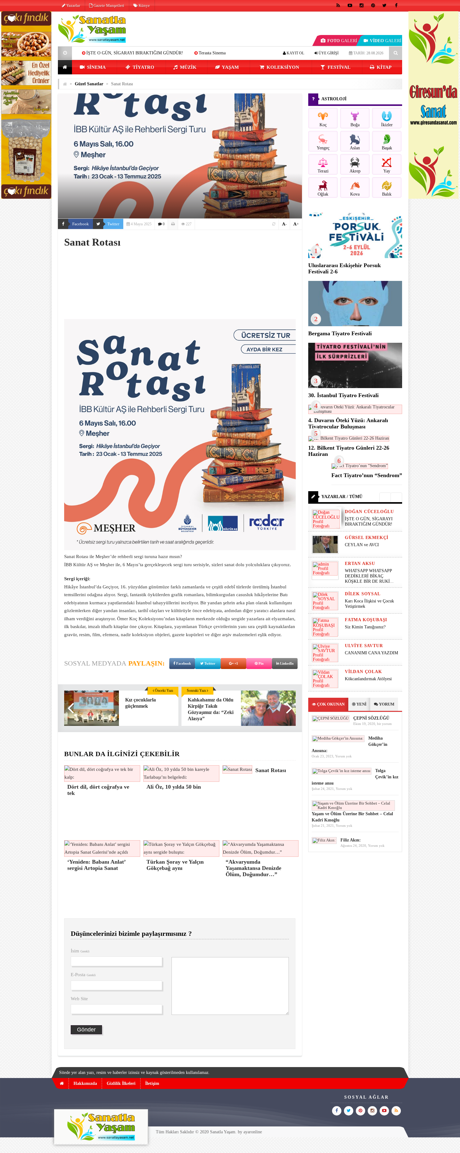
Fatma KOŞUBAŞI (366, 619)
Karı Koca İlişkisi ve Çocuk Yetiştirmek (369, 604)
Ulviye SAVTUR (364, 645)
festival (338, 67)
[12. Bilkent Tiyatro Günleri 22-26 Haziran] (348, 438)
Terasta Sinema (148, 53)
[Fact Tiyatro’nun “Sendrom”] (359, 465)
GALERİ (342, 40)
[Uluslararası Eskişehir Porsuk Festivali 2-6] (355, 256)
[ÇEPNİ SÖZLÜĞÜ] (331, 718)
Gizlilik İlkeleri (121, 1083)
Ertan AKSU (360, 563)
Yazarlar (72, 5)
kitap (383, 67)
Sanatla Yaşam (222, 1132)
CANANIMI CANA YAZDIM (371, 653)
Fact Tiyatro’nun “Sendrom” (366, 475)
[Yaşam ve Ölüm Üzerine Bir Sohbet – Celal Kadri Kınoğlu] (353, 807)
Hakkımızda (85, 1083)
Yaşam (230, 67)
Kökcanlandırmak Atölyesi (368, 678)
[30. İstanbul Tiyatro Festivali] (355, 386)
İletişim (152, 1083)
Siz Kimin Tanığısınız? (365, 627)
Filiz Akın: (350, 840)
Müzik (188, 67)
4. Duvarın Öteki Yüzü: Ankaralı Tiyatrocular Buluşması (348, 423)
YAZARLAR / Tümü (341, 496)
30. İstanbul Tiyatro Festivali (343, 395)
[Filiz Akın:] (324, 840)
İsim (80, 950)
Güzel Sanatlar (89, 84)
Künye (144, 5)
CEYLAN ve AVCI (362, 544)
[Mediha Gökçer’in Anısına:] (338, 738)
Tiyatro (142, 67)
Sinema (96, 67)
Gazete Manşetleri (108, 5)
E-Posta (83, 974)
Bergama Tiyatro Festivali (340, 333)
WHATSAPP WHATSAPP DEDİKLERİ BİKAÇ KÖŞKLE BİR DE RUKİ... (369, 576)
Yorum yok (343, 756)
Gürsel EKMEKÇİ (366, 537)
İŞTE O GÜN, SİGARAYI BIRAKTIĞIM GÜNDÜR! (369, 522)
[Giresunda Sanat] (433, 197)
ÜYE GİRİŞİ (328, 53)
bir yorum (384, 724)
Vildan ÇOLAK (363, 671)
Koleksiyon (282, 67)
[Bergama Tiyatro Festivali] (355, 324)
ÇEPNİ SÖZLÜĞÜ (371, 718)
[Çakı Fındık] (26, 197)
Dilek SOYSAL (363, 593)
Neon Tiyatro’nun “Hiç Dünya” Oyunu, (213, 53)
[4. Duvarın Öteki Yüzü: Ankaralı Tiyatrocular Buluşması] (355, 411)
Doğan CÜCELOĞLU (369, 511)
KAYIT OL (295, 53)
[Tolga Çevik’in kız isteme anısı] (341, 770)
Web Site (79, 998)
